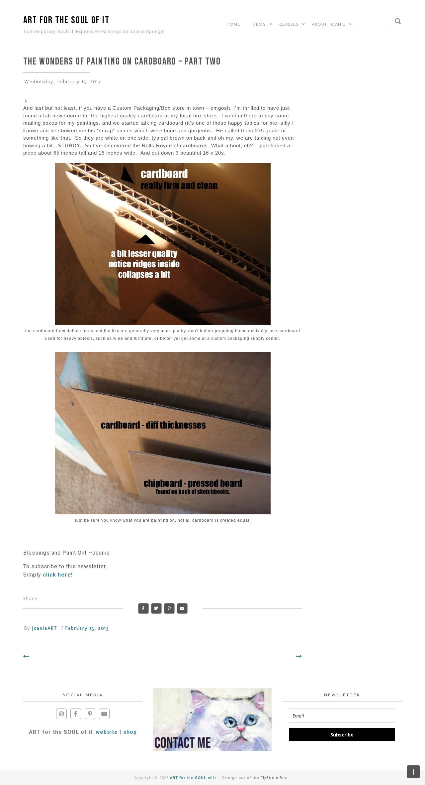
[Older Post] (299, 656)
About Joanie (328, 25)
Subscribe (342, 734)
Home (233, 25)
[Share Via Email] (182, 608)
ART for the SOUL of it (66, 20)
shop (130, 732)
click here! (58, 575)
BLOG (259, 25)
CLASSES (288, 25)
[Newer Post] (26, 656)
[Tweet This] (156, 608)
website (107, 732)
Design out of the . (255, 778)
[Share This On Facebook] (143, 608)
